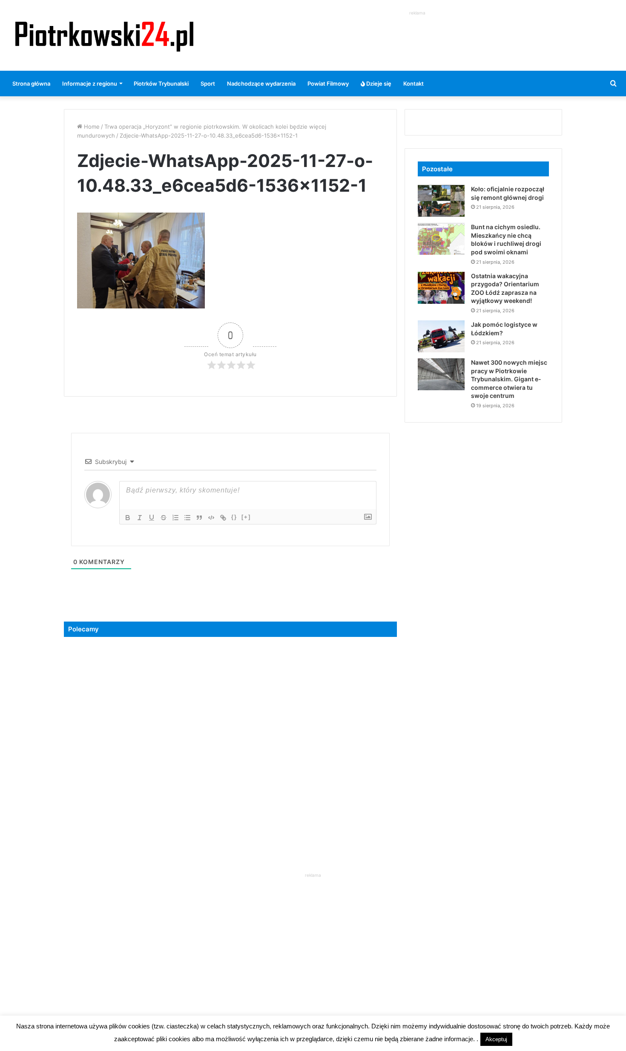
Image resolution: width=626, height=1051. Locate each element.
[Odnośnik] (223, 518)
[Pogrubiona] (128, 518)
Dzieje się (378, 83)
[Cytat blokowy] (199, 518)
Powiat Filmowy (328, 83)
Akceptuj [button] (496, 1039)
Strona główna (31, 83)
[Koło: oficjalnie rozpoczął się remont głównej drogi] (441, 201)
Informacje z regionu (89, 83)
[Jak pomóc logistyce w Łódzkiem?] (441, 336)
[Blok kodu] (211, 518)
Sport (208, 83)
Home (91, 126)
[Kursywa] (140, 518)
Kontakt (413, 83)
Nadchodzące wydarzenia (261, 83)
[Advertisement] (417, 36)
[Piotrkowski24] (104, 35)
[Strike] (163, 518)
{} (234, 517)
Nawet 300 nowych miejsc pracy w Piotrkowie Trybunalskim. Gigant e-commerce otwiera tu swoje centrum (509, 379)
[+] (246, 517)
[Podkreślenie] (152, 518)
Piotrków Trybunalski (161, 83)
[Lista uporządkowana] (175, 518)
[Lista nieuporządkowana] (187, 518)
